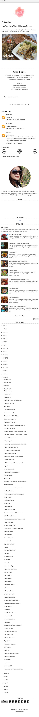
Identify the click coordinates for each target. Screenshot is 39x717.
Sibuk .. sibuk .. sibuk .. (9, 634)
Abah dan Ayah (7, 659)
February (6, 692)
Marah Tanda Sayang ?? (9, 594)
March (5, 689)
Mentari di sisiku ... (8, 391)
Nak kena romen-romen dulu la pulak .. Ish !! (13, 488)
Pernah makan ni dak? (13, 288)
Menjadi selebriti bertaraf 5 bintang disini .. (18, 261)
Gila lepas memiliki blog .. (9, 459)
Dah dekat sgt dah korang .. (10, 656)
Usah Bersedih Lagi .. (8, 606)
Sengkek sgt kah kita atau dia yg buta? (12, 603)
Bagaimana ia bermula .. (9, 500)
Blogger (22, 711)
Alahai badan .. (7, 503)
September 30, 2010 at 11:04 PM (15, 128)
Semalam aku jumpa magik (10, 453)
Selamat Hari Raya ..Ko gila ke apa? (12, 472)
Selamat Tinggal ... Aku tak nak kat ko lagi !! (13, 528)
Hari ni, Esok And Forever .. (10, 516)
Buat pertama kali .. (8, 616)
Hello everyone (4, 227)
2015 (4, 361)
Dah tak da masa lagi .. (9, 566)
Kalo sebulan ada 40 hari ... (10, 428)
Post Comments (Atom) (13, 156)
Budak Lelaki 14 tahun (8, 591)
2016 (4, 358)
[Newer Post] (4, 153)
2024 (4, 332)
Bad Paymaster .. (7, 575)
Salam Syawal (7, 622)
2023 (4, 335)
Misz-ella (8, 123)
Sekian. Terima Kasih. (8, 522)
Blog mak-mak (7, 466)
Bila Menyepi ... (7, 397)
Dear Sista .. (6, 547)
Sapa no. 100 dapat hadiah (10, 438)
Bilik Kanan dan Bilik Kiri (9, 597)
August (5, 673)
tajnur (7, 132)
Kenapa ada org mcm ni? (9, 619)
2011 (4, 374)
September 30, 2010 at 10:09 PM (15, 119)
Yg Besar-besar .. (7, 588)
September (6, 389)
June (5, 680)
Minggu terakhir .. (8, 641)
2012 (4, 371)
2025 (4, 329)
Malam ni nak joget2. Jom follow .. (11, 416)
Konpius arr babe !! (8, 497)
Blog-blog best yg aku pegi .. (10, 422)
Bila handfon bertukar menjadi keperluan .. (13, 400)
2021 (4, 342)
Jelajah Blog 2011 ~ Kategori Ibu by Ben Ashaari (19, 243)
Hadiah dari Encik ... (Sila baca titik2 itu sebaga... (14, 519)
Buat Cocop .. (7, 553)
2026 (4, 325)
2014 (4, 364)
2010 (4, 377)
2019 (4, 348)
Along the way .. (7, 647)
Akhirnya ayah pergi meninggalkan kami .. (13, 625)
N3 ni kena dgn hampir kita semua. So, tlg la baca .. (15, 444)
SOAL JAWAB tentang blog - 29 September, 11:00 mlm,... (16, 434)
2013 (4, 367)
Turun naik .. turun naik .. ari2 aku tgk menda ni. (14, 425)
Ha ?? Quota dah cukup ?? (9, 550)
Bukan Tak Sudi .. (8, 541)
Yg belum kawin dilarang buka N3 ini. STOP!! (13, 456)
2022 (4, 338)
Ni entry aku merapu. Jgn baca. (10, 413)
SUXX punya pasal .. (8, 441)
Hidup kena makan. (13, 270)
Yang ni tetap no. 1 (12, 252)
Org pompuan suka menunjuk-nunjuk (12, 450)
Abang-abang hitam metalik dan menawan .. (13, 513)
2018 (4, 351)
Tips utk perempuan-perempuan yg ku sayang (19, 279)
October (6, 385)
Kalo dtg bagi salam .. (8, 491)
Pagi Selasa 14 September (10, 613)
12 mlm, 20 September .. (9, 538)
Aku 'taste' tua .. (7, 559)
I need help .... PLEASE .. (9, 469)
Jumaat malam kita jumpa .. (10, 419)
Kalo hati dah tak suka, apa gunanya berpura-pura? (15, 431)
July (5, 676)
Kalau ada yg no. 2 (8, 572)
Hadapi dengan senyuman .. (10, 644)
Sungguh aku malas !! (8, 581)
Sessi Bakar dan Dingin (14, 297)
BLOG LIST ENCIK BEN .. (9, 638)
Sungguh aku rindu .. (8, 506)
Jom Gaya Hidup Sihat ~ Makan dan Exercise (17, 26)
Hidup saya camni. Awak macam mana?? (17, 306)
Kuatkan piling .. (7, 563)
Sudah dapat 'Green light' (9, 509)
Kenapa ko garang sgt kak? (10, 525)
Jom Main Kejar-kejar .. (9, 484)
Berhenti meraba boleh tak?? (10, 631)
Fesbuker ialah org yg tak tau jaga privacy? (13, 463)
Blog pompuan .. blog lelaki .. (10, 569)
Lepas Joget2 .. (7, 406)
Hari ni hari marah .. (8, 475)
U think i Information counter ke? (11, 447)
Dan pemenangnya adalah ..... (10, 409)
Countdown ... (7, 650)
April (5, 686)
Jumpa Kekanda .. (8, 663)
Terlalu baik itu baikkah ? (9, 584)
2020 (4, 345)
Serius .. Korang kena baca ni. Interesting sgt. (14, 494)
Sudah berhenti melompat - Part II (11, 653)
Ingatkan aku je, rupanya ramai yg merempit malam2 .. (16, 481)
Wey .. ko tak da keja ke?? (9, 544)
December (6, 379)
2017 (4, 354)
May (5, 683)
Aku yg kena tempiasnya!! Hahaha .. (11, 600)
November (6, 382)
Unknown (8, 115)
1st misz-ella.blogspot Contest (15, 234)
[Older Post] (35, 153)
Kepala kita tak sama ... (9, 556)
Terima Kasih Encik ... (8, 534)
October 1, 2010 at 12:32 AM (14, 143)
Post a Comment (5, 147)
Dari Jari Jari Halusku (23, 710)
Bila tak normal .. (7, 394)
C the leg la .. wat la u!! (9, 403)
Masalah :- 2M (7, 478)
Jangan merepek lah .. (9, 531)
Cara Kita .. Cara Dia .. (9, 628)
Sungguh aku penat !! (8, 578)
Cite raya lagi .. (7, 609)
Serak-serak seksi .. (8, 666)
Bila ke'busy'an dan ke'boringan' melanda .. (13, 669)
